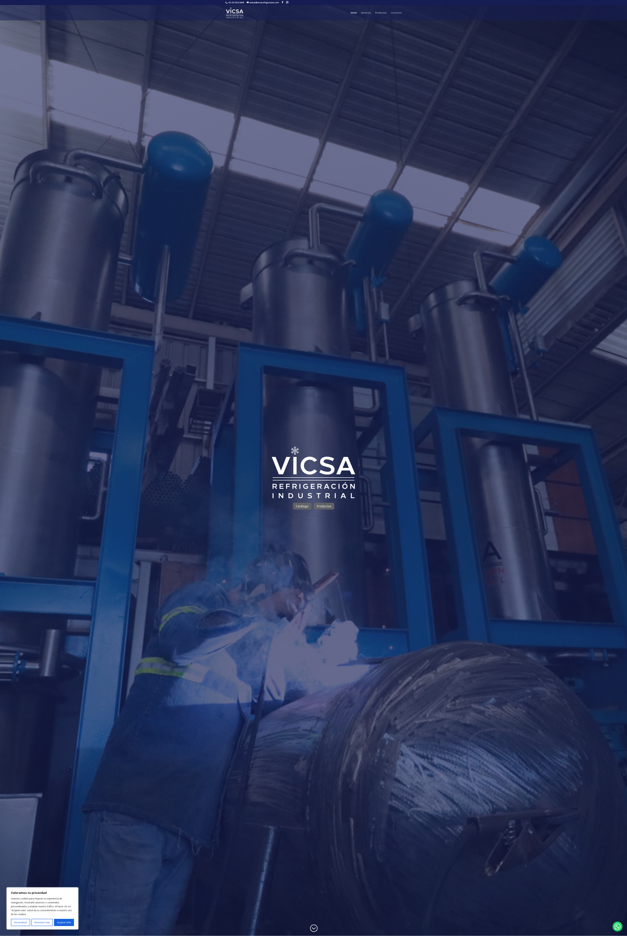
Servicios (366, 13)
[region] (42, 908)
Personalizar (20, 922)
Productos (381, 13)
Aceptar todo (64, 922)
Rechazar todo (42, 922)
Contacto (396, 13)
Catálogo (302, 506)
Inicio (354, 13)
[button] (617, 926)
